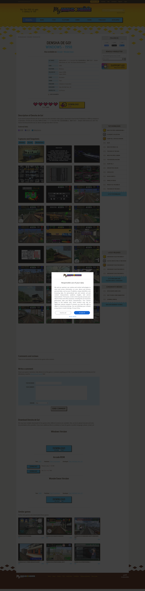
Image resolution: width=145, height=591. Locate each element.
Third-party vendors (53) (70, 297)
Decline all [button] (63, 313)
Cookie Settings (67, 308)
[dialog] (72, 295)
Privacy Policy (76, 308)
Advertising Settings (65, 306)
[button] (72, 317)
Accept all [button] (82, 312)
